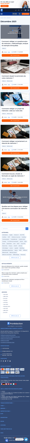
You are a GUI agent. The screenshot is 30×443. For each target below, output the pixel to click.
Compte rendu (22, 239)
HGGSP (15, 245)
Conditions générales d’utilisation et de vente (10, 336)
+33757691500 (16, 10)
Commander (26, 13)
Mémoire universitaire (7, 254)
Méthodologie (16, 254)
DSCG (18, 243)
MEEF (20, 250)
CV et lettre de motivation (12, 241)
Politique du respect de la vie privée (8, 335)
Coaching (24, 237)
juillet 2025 (5, 310)
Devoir (3, 243)
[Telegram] (26, 439)
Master (16, 250)
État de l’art (4, 245)
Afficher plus (14, 257)
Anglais (10, 234)
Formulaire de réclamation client (7, 342)
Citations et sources (16, 237)
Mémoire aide (9, 81)
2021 (5, 17)
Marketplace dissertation (7, 250)
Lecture (11, 248)
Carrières (4, 237)
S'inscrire (25, 10)
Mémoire (4, 48)
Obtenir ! (4, 6)
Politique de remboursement (7, 338)
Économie (23, 243)
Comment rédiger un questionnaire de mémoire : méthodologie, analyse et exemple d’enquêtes (15, 43)
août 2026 (5, 294)
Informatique (5, 248)
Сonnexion (28, 10)
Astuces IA (16, 234)
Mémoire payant (13, 252)
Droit (14, 243)
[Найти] (27, 228)
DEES (25, 241)
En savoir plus (15, 55)
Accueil (2, 17)
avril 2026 (5, 302)
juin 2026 (5, 298)
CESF (9, 237)
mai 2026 (5, 300)
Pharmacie (23, 254)
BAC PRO (22, 234)
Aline (9, 52)
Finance (10, 245)
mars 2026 (5, 304)
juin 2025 (5, 312)
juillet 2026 (5, 296)
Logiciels (16, 248)
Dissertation (9, 243)
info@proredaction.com (19, 10)
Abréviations (5, 234)
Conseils (4, 241)
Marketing (22, 248)
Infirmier (20, 245)
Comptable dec (14, 239)
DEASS (21, 241)
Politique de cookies (5, 340)
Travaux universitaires (7, 403)
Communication (5, 239)
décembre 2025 (6, 306)
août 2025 (5, 308)
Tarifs (15, 13)
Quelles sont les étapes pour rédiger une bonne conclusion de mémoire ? (15, 208)
